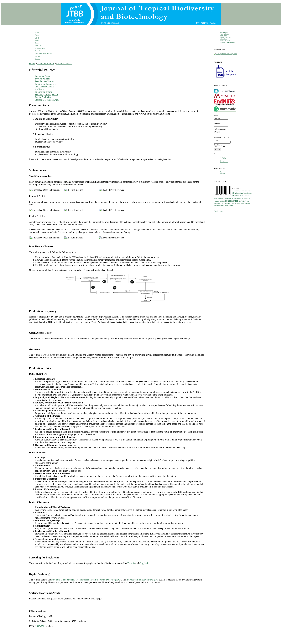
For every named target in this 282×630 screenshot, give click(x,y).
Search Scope (218, 145)
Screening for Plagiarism (46, 94)
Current (37, 43)
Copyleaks (144, 563)
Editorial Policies (64, 63)
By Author (223, 158)
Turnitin (131, 563)
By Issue (222, 157)
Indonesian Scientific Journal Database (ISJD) (100, 579)
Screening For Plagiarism (227, 42)
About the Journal (45, 63)
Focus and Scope (43, 76)
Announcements (40, 48)
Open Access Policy (44, 86)
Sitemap (37, 56)
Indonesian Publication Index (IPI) (142, 579)
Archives (38, 45)
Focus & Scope (224, 34)
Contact (37, 59)
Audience (39, 89)
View (221, 172)
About (37, 35)
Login (37, 37)
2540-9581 (40, 626)
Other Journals (224, 162)
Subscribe (222, 173)
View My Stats (218, 211)
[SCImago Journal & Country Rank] (225, 54)
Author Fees (223, 39)
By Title (222, 160)
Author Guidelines (225, 37)
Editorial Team (224, 32)
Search (37, 40)
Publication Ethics (225, 40)
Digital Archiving (43, 97)
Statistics (38, 51)
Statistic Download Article (47, 100)
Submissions (223, 35)
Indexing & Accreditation (43, 53)
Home (37, 32)
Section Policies (42, 78)
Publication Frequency (45, 84)
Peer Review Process (44, 81)
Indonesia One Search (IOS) (64, 579)
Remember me (222, 129)
